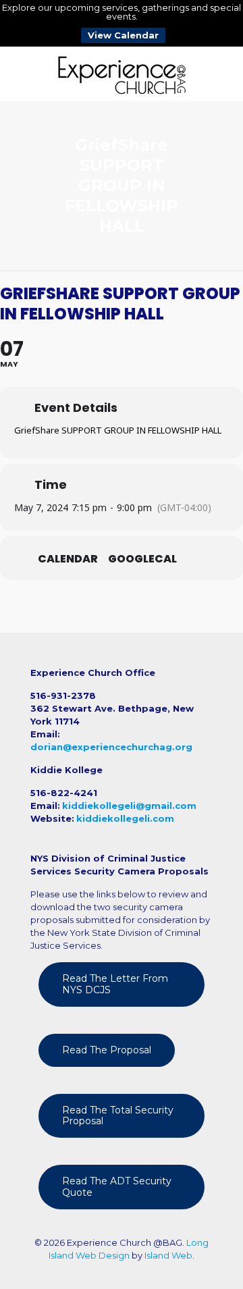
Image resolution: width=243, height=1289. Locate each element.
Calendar (68, 559)
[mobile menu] (224, 73)
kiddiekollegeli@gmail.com (129, 805)
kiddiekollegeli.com (125, 818)
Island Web (168, 1255)
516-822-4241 (63, 792)
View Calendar (123, 35)
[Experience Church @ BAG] (121, 73)
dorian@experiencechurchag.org (111, 746)
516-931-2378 (63, 695)
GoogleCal (142, 559)
